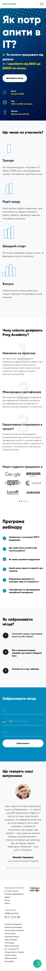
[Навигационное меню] (41, 4)
